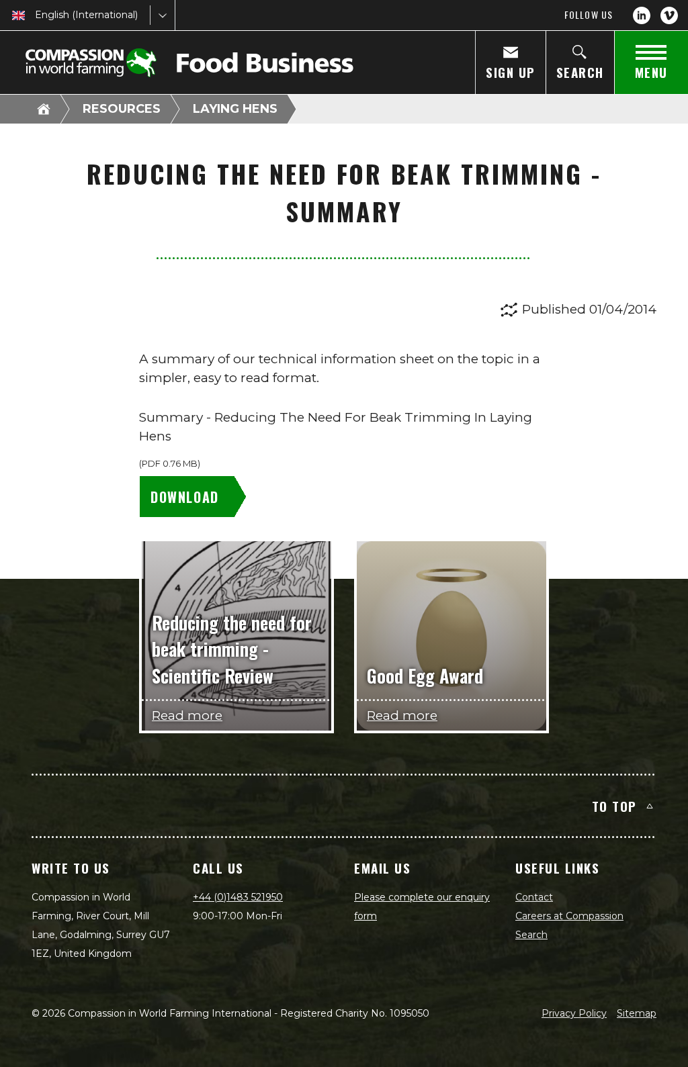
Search (531, 935)
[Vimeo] (669, 15)
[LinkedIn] (641, 15)
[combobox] (36, 15)
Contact (534, 897)
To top (614, 805)
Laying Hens (235, 108)
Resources (122, 108)
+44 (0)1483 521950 (238, 897)
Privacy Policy (574, 1013)
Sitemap (636, 1013)
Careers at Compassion (569, 916)
